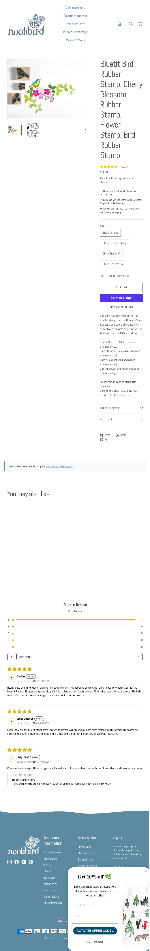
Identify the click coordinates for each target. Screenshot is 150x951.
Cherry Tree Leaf (111, 253)
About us (47, 865)
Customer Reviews (52, 852)
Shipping (116, 178)
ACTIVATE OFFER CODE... (92, 930)
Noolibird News (50, 858)
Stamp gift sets (75, 23)
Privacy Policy (49, 890)
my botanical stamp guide (59, 466)
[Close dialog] (143, 871)
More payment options (121, 307)
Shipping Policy (50, 884)
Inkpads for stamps (75, 32)
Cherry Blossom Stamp (114, 243)
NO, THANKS (92, 942)
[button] (109, 167)
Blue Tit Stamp (110, 232)
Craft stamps (74, 7)
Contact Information (53, 903)
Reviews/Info (73, 40)
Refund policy (49, 877)
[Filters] (11, 656)
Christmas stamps (75, 15)
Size (102, 225)
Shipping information (110, 407)
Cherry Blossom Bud (113, 264)
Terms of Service (51, 896)
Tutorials (47, 871)
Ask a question (107, 419)
